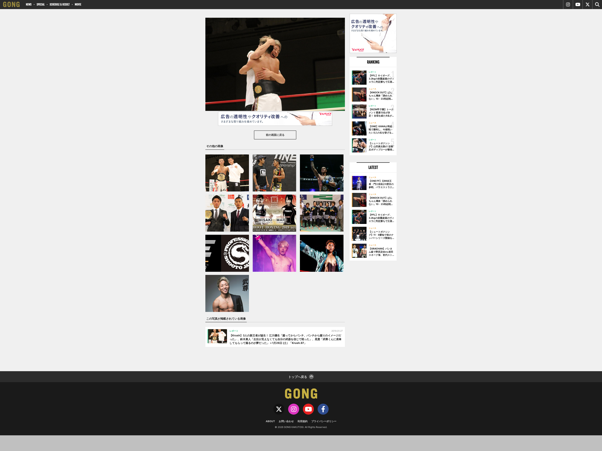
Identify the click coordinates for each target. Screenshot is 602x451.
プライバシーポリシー (323, 421)
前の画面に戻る (275, 134)
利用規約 (303, 421)
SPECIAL (41, 4)
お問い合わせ (286, 421)
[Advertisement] (373, 315)
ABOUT (270, 421)
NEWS (29, 4)
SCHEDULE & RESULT (60, 4)
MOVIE (78, 4)
